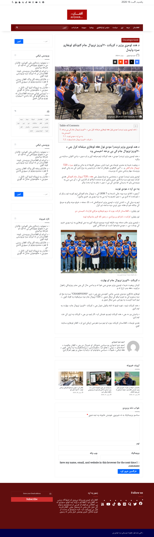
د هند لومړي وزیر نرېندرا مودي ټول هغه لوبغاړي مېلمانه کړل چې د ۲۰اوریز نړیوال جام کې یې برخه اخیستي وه (99, 131)
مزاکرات (35, 123)
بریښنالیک (135, 453)
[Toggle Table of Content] (134, 126)
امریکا (33, 119)
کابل (21, 127)
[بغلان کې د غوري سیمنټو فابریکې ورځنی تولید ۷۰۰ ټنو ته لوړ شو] (70, 379)
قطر (41, 123)
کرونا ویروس (39, 131)
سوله (27, 119)
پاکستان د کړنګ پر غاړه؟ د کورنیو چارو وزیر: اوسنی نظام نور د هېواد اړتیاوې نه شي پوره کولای (127, 389)
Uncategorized (130, 40)
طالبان (46, 123)
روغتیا (91, 27)
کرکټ (31, 131)
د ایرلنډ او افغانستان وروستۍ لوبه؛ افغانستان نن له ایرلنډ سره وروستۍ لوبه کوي (32, 73)
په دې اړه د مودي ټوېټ (75, 136)
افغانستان (136, 27)
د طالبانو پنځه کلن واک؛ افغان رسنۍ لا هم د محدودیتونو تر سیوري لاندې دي (32, 81)
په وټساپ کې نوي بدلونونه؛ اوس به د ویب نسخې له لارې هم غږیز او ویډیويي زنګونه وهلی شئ (99, 389)
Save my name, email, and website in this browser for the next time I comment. (99, 464)
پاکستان (27, 127)
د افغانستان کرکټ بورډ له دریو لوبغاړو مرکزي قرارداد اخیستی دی (102, 211)
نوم (138, 444)
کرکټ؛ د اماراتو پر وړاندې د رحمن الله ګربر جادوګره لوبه (106, 217)
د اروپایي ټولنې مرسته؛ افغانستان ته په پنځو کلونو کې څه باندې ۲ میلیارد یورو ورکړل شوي (31, 95)
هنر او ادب (74, 27)
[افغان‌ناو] (77, 15)
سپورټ (84, 27)
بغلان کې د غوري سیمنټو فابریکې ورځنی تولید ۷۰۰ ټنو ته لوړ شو (71, 388)
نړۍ (122, 27)
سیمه (128, 27)
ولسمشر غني (45, 127)
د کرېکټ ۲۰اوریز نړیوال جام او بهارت (79, 139)
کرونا (47, 131)
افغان (46, 119)
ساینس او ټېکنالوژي (103, 27)
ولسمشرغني (36, 127)
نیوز (18, 123)
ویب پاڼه (93, 453)
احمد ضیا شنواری (131, 56)
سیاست (115, 27)
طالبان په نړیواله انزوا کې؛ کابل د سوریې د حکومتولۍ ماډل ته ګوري (32, 89)
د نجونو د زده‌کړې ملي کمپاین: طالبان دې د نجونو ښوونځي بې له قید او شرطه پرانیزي (31, 65)
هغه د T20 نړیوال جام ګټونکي (80, 177)
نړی (28, 123)
